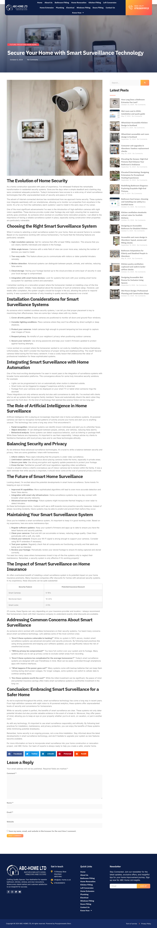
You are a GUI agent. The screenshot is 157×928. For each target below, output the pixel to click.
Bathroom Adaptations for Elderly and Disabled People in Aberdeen (134, 253)
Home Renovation (78, 2)
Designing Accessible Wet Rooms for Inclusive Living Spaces (132, 280)
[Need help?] (131, 7)
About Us (48, 2)
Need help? (139, 6)
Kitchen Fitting (95, 2)
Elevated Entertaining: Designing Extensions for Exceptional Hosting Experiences (135, 175)
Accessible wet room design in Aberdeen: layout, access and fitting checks (134, 240)
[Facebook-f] (8, 891)
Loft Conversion (109, 2)
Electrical (70, 7)
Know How (76, 13)
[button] (15, 753)
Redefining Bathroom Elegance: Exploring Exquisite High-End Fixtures (134, 188)
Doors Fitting (98, 7)
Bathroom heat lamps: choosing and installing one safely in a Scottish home (134, 202)
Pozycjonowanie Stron (63, 923)
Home (39, 2)
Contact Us (110, 7)
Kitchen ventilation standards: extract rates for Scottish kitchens (134, 215)
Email (10, 812)
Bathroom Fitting (62, 2)
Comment (11, 773)
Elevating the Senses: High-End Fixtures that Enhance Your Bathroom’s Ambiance (134, 162)
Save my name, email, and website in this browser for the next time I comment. (42, 831)
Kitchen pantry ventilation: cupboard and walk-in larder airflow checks (133, 267)
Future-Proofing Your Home (23, 45)
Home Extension (47, 7)
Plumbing (60, 7)
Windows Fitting (83, 7)
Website (10, 822)
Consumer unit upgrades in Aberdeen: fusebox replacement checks (135, 148)
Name (10, 803)
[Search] (145, 83)
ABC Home (23, 746)
